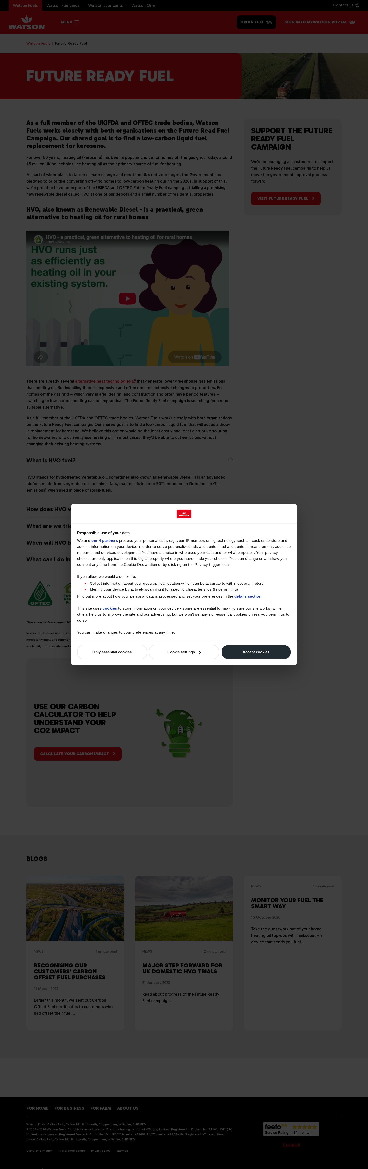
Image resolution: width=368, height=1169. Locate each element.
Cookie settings (181, 652)
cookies (110, 608)
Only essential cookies (112, 652)
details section (248, 596)
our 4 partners (104, 540)
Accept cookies (256, 652)
